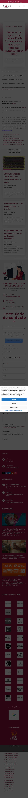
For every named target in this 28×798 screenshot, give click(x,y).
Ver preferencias (14, 407)
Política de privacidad (18, 410)
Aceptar (14, 399)
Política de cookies (9, 410)
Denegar (14, 403)
